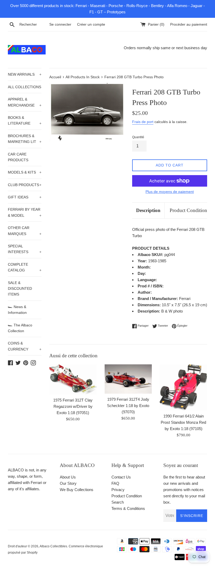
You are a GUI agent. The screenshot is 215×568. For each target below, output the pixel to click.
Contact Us (121, 477)
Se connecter (60, 24)
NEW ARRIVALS (24, 74)
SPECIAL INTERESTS (24, 249)
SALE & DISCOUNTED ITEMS (20, 289)
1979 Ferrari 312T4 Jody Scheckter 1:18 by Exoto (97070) (128, 405)
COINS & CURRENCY (24, 346)
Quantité (138, 137)
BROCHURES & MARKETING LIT (24, 139)
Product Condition (188, 210)
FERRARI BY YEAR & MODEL (24, 212)
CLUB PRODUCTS (24, 185)
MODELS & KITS (24, 172)
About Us (68, 477)
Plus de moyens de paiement (170, 192)
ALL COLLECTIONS (24, 87)
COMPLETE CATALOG (24, 267)
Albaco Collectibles (53, 546)
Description (148, 210)
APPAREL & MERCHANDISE (24, 102)
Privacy (118, 489)
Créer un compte (91, 24)
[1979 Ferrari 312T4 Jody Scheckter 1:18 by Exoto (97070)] (128, 379)
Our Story (68, 483)
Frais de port (142, 122)
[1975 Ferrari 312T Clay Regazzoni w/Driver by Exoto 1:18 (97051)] (73, 379)
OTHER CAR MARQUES (24, 231)
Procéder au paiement (188, 24)
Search (117, 502)
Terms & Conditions (128, 508)
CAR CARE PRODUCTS (18, 157)
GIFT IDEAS (24, 197)
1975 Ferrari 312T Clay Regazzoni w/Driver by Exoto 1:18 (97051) (73, 406)
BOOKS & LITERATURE (24, 120)
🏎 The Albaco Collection (20, 328)
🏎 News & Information (17, 310)
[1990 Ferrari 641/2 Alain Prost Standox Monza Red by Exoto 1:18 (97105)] (183, 387)
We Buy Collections (76, 489)
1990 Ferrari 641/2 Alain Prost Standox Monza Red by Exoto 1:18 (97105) (183, 422)
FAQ (115, 483)
